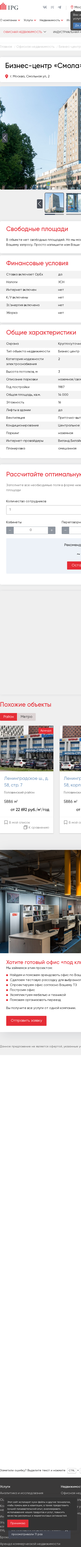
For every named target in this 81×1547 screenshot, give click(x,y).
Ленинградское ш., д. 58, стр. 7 (26, 782)
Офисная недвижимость (22, 32)
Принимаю (17, 1523)
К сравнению (38, 827)
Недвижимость (50, 20)
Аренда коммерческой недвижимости (30, 1544)
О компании (8, 20)
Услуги (28, 20)
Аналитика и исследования (21, 1493)
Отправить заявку (26, 1020)
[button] (5, 137)
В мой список (19, 822)
